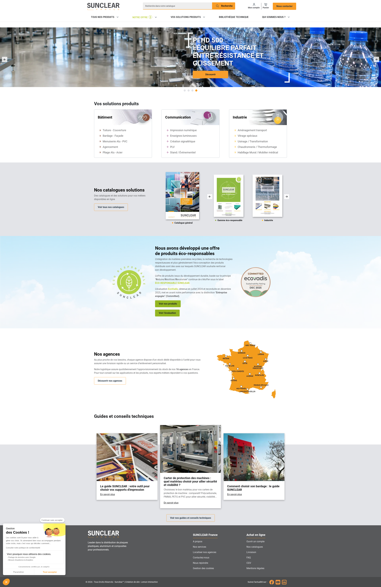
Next (286, 196)
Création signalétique (182, 141)
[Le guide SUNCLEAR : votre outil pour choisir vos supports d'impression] (127, 466)
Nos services (199, 546)
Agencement (110, 146)
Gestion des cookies (203, 568)
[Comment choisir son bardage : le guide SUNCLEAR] (254, 466)
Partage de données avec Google (22, 557)
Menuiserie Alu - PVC (115, 141)
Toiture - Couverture (114, 130)
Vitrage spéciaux (247, 135)
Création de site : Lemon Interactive (141, 582)
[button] (6, 582)
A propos (197, 541)
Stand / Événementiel (183, 152)
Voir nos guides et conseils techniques (190, 517)
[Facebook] (271, 582)
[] (376, 59)
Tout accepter (50, 572)
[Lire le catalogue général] (182, 199)
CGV (248, 563)
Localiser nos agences (204, 552)
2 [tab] (189, 90)
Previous (210, 196)
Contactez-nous (201, 557)
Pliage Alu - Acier (112, 152)
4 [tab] (196, 90)
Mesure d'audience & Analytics (20, 560)
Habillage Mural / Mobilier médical (258, 152)
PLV (172, 146)
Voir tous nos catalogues (111, 207)
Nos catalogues (254, 546)
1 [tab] (185, 90)
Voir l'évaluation (167, 313)
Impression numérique (183, 130)
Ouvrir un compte (255, 541)
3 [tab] (192, 90)
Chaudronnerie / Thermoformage (257, 146)
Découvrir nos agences (110, 380)
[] (4, 59)
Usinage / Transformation (253, 141)
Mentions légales (255, 568)
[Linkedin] (284, 582)
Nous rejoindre (200, 563)
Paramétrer (18, 572)
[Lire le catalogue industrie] (250, 199)
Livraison (251, 552)
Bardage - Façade (113, 135)
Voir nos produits (168, 303)
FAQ (248, 557)
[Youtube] (278, 582)
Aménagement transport (252, 130)
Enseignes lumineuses (183, 135)
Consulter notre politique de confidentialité (23, 548)
